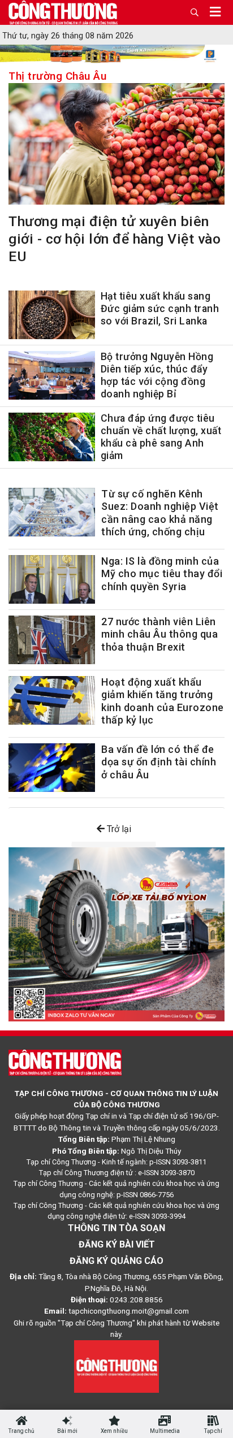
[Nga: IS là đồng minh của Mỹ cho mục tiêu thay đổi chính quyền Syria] (51, 579)
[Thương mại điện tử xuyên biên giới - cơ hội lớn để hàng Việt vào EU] (116, 146)
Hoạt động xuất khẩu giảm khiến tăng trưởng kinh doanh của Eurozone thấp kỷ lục (162, 701)
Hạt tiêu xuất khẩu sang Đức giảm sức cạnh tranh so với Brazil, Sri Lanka (160, 309)
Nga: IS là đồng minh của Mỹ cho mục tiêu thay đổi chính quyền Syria (161, 573)
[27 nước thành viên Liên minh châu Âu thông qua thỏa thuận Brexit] (51, 640)
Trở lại (118, 829)
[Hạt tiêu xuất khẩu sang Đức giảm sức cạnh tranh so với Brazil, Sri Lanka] (51, 317)
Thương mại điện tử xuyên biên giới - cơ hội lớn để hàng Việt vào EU (114, 239)
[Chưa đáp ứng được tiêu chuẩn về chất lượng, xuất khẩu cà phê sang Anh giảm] (51, 439)
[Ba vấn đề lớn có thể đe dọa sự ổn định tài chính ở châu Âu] (51, 767)
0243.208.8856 (136, 1299)
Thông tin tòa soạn (116, 1228)
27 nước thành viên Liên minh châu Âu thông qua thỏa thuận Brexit (159, 634)
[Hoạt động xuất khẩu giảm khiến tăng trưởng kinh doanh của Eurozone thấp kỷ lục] (51, 700)
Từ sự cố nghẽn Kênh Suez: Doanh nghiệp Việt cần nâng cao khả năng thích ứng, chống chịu (160, 513)
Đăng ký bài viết (117, 1244)
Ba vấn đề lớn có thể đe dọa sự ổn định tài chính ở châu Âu (158, 762)
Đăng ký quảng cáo (116, 1260)
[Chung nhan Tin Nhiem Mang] (116, 1365)
